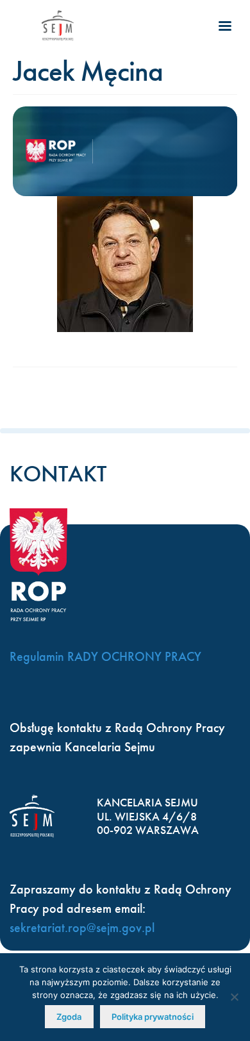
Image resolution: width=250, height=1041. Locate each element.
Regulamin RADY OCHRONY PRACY (105, 656)
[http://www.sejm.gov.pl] (58, 25)
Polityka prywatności (153, 1017)
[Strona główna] (59, 151)
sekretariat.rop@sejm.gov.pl (82, 927)
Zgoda (68, 1017)
